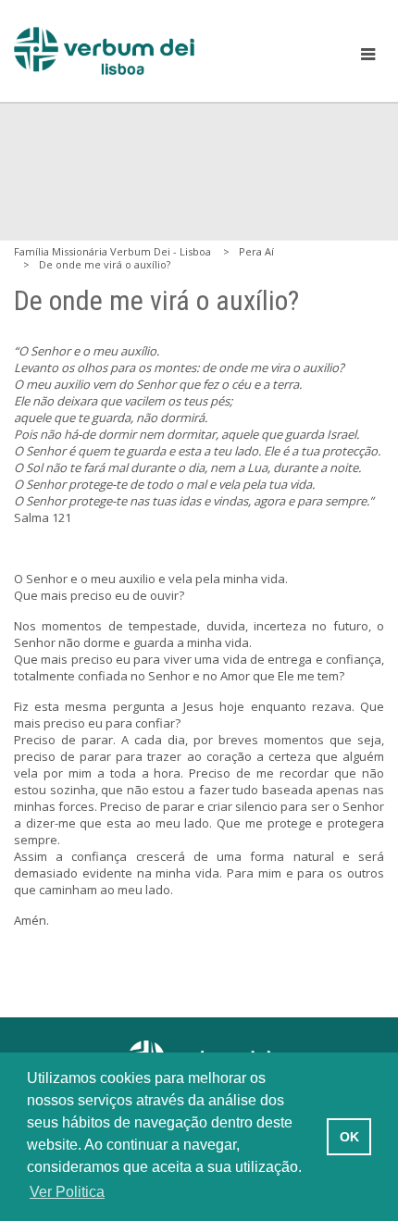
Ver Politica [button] (67, 1192)
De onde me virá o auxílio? (104, 264)
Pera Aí (256, 251)
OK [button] (349, 1136)
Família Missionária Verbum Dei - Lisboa (112, 251)
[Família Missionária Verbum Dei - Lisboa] (104, 51)
